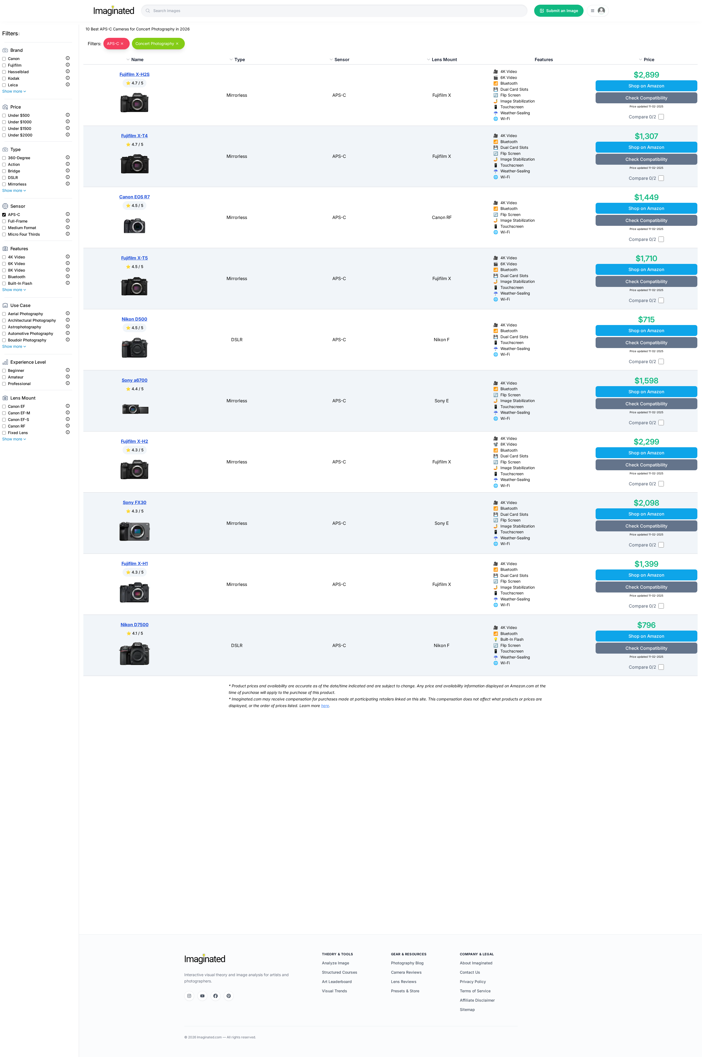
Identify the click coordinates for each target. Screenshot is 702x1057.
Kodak (13, 78)
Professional (19, 384)
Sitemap (467, 1009)
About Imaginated (476, 963)
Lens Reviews (404, 981)
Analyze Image (335, 963)
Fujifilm (14, 65)
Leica (13, 85)
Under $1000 (20, 122)
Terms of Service (475, 990)
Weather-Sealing (515, 112)
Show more (12, 91)
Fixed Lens (18, 433)
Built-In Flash (20, 283)
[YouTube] (202, 996)
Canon (13, 59)
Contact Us (470, 972)
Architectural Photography (32, 320)
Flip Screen (510, 95)
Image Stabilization (517, 101)
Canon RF (16, 426)
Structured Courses (339, 972)
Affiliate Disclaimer (477, 1000)
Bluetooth (16, 277)
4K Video (16, 257)
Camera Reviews (406, 972)
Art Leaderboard (337, 981)
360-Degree (19, 158)
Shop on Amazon (646, 86)
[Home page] (113, 11)
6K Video (16, 264)
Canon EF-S (18, 419)
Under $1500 (19, 128)
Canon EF (16, 406)
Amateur (15, 377)
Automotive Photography (30, 333)
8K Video (16, 270)
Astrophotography (24, 327)
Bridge (14, 171)
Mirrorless (17, 184)
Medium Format (22, 228)
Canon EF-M (19, 413)
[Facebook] (215, 996)
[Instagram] (189, 996)
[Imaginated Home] (204, 959)
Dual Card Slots (514, 89)
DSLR (13, 178)
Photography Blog (407, 963)
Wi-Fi (505, 118)
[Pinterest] (229, 996)
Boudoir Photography (27, 340)
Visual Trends (334, 990)
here (325, 705)
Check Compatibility (646, 98)
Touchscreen (511, 106)
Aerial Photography (25, 314)
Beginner (16, 370)
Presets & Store (405, 990)
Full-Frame (17, 221)
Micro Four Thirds (24, 234)
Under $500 (19, 115)
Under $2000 (20, 135)
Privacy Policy (473, 981)
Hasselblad (18, 72)
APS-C (14, 214)
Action (14, 164)
